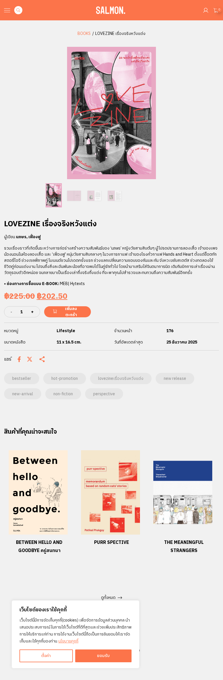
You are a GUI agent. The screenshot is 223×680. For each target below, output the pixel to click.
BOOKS (84, 34)
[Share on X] (29, 359)
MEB (64, 283)
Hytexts (77, 283)
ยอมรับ (103, 655)
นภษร (21, 237)
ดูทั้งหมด (108, 597)
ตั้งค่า (46, 655)
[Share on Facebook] (19, 359)
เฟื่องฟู (34, 237)
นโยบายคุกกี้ (68, 641)
